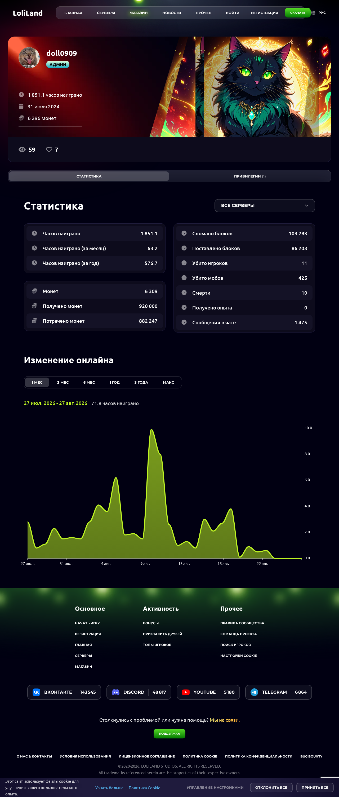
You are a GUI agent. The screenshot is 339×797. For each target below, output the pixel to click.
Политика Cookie (144, 787)
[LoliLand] (28, 13)
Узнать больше (109, 787)
